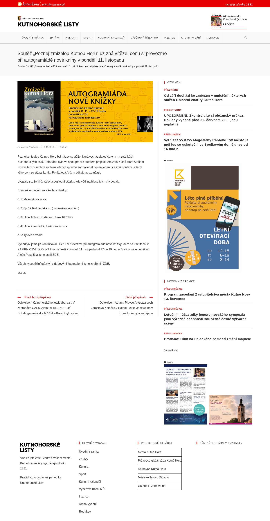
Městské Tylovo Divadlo (153, 477)
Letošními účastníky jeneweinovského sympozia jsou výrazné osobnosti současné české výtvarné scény (205, 319)
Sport (82, 474)
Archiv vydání (88, 504)
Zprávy (83, 459)
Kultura (63, 147)
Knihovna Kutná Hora (152, 469)
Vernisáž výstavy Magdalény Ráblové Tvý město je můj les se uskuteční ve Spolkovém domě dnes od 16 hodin (206, 144)
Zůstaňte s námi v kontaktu (221, 443)
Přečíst (228, 24)
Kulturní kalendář (90, 481)
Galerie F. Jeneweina (151, 485)
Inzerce (84, 496)
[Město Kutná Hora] (41, 4)
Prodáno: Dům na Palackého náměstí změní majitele (207, 339)
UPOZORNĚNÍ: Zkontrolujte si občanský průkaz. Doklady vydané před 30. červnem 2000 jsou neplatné (204, 120)
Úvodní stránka (89, 451)
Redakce (85, 511)
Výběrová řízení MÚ (92, 489)
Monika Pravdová (29, 147)
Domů (20, 66)
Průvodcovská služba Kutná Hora (159, 460)
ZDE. (56, 254)
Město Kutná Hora (149, 452)
